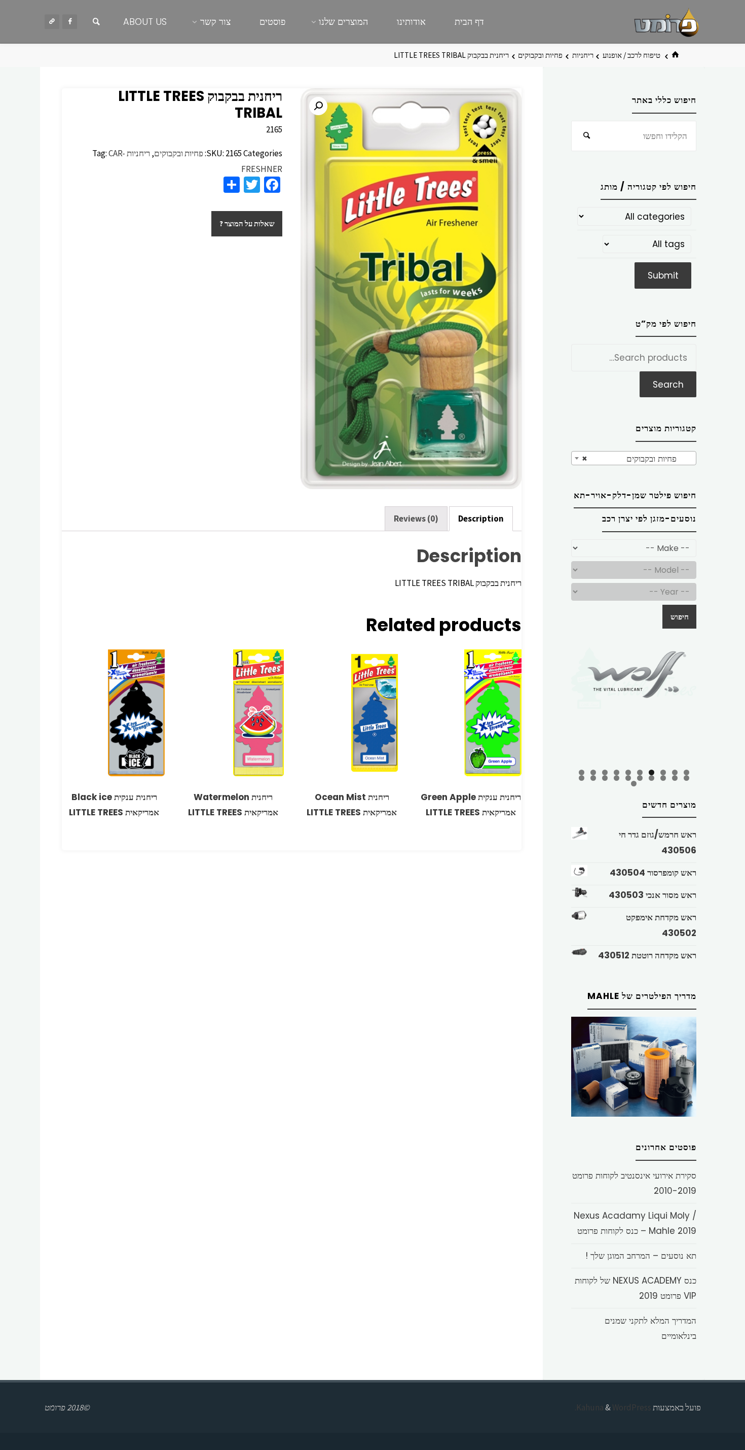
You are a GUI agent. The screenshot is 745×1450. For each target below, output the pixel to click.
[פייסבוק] (69, 21)
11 (686, 778)
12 (675, 778)
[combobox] (633, 458)
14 (651, 778)
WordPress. (613, 1407)
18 (605, 778)
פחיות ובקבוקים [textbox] (637, 459)
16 (628, 778)
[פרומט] (666, 21)
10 (581, 772)
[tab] (481, 519)
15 (640, 778)
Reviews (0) (416, 518)
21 (634, 783)
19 (593, 778)
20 (581, 778)
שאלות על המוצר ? (247, 223)
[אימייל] (52, 21)
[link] (96, 22)
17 (616, 778)
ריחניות (582, 55)
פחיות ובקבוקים (540, 55)
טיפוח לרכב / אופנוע (631, 55)
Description (481, 518)
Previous (553, 707)
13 (663, 778)
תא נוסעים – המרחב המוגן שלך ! (640, 1256)
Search (668, 384)
